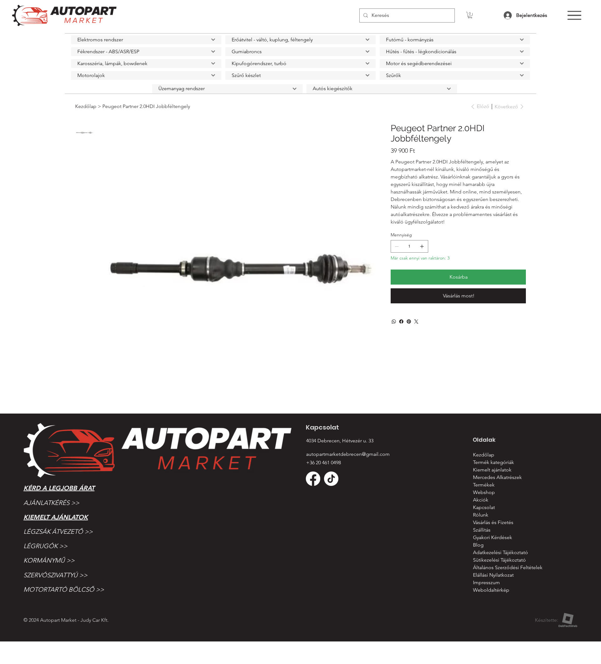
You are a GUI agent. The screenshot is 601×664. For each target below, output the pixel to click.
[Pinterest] (409, 321)
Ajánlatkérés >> (51, 503)
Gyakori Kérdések (492, 537)
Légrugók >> (45, 546)
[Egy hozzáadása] (422, 246)
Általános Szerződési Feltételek (507, 567)
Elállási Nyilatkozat (493, 575)
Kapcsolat (484, 507)
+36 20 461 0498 (323, 463)
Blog (478, 545)
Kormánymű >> (48, 560)
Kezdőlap (483, 455)
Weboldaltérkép (491, 590)
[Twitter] (416, 321)
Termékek (484, 485)
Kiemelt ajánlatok (55, 517)
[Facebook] (401, 321)
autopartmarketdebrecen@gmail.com (348, 454)
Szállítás (482, 530)
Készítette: (546, 620)
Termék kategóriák (493, 462)
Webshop (484, 492)
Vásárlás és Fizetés (493, 522)
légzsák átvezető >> (58, 531)
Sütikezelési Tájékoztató (499, 560)
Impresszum (486, 582)
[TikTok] (331, 478)
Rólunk (480, 515)
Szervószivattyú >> (55, 575)
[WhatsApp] (394, 321)
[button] (470, 15)
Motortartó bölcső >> (63, 589)
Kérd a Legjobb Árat (59, 488)
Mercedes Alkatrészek (497, 477)
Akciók (480, 500)
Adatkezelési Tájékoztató (500, 552)
